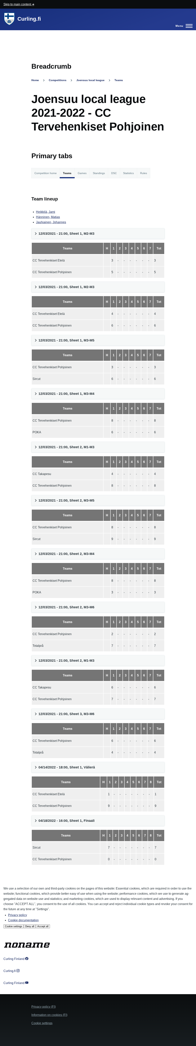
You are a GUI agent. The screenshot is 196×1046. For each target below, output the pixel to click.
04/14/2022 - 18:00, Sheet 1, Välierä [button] (66, 767)
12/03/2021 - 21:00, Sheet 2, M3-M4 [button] (66, 554)
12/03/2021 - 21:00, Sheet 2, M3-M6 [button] (66, 607)
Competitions (57, 80)
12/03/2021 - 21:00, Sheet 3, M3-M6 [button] (66, 714)
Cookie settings (13, 926)
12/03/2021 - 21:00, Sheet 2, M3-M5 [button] (66, 500)
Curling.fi (29, 19)
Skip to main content (17, 4)
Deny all (29, 926)
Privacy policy (17, 915)
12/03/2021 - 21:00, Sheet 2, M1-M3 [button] (66, 447)
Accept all (42, 926)
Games (82, 173)
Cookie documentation (23, 920)
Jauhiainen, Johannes (51, 222)
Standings (99, 173)
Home (35, 80)
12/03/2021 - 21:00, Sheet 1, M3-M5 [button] (66, 340)
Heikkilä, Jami (45, 211)
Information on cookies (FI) (49, 1015)
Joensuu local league (90, 80)
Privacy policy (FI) (43, 1006)
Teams (118, 80)
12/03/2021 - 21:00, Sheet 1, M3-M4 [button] (66, 394)
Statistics (128, 173)
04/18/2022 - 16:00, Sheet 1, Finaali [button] (66, 821)
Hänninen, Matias (48, 217)
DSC (114, 173)
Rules (143, 173)
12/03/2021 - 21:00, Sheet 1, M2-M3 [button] (66, 233)
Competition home (45, 173)
